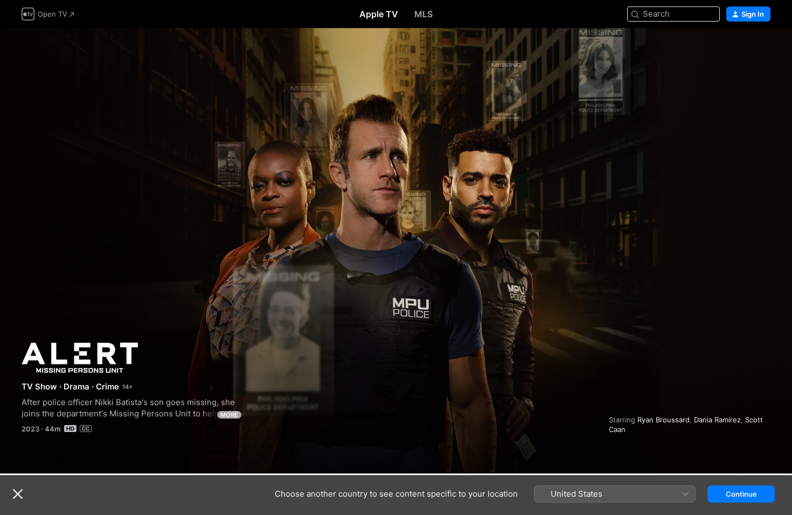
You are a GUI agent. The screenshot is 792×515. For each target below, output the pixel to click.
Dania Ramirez (717, 419)
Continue (741, 494)
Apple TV (378, 14)
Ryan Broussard (663, 419)
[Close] (18, 494)
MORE (229, 415)
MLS (423, 14)
